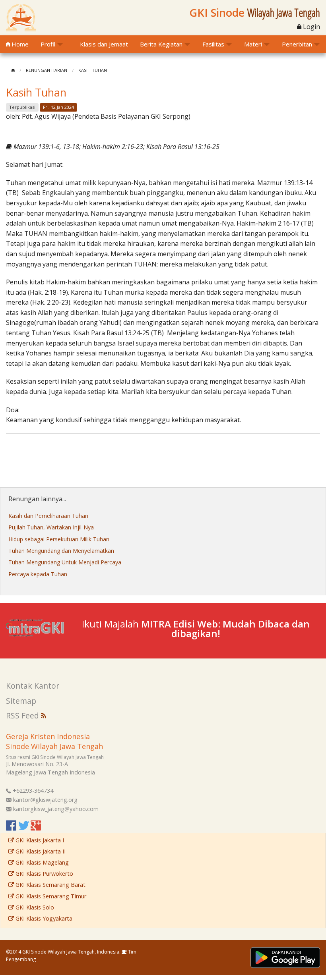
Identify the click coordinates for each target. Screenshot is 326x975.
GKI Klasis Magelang (41, 862)
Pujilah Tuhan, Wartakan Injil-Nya (51, 527)
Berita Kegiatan (161, 44)
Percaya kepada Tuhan (37, 574)
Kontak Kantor (32, 685)
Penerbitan (297, 44)
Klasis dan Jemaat (104, 44)
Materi (253, 44)
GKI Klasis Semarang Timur (50, 896)
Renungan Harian (46, 70)
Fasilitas (213, 44)
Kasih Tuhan (92, 70)
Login (310, 26)
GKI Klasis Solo (34, 907)
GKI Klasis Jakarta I (39, 840)
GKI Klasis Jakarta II (40, 851)
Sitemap (21, 700)
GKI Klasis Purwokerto (43, 873)
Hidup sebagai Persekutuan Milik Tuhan (58, 539)
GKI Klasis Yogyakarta (43, 918)
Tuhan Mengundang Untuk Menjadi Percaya (64, 562)
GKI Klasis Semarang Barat (49, 884)
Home (19, 44)
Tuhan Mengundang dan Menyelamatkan (61, 550)
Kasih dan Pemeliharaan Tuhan (48, 515)
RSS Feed (23, 715)
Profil (48, 44)
